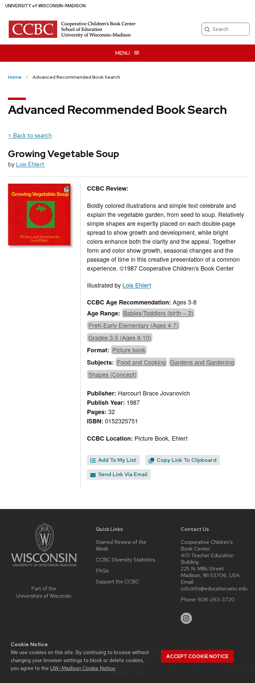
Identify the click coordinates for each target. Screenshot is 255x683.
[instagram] (186, 618)
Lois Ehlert (30, 164)
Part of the (43, 592)
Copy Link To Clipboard (185, 460)
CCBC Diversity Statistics (125, 559)
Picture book (128, 349)
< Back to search (30, 135)
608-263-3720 (216, 599)
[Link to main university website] (44, 567)
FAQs (102, 570)
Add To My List (116, 460)
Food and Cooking (141, 362)
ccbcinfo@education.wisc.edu (214, 588)
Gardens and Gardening (202, 362)
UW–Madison (45, 6)
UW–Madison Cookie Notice (82, 668)
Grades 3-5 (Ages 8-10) (119, 337)
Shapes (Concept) (112, 374)
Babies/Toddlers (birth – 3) (158, 312)
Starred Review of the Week (121, 545)
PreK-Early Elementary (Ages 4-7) (133, 325)
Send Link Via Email (122, 474)
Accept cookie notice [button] (197, 656)
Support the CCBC (117, 581)
